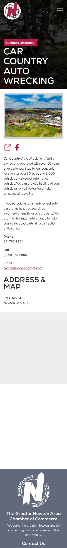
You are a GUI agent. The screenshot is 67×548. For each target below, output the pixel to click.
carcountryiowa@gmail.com (23, 268)
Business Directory (19, 43)
